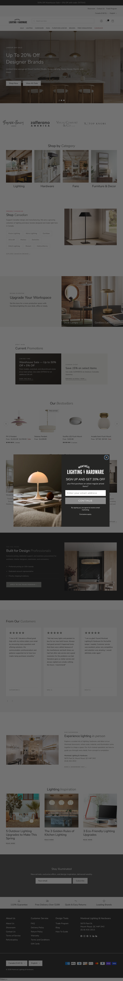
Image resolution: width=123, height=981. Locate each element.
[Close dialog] (106, 457)
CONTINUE (85, 500)
